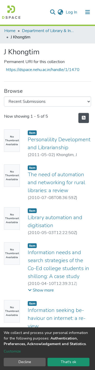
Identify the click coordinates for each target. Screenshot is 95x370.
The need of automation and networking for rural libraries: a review (56, 182)
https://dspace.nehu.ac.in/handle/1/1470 (42, 70)
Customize (12, 351)
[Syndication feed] (83, 118)
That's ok (68, 361)
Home (10, 31)
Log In (72, 12)
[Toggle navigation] (87, 12)
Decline (24, 361)
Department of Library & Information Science (48, 31)
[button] (60, 12)
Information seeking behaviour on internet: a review (57, 318)
